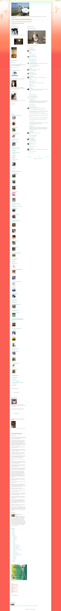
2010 (13, 560)
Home (13, 19)
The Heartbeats (31, 49)
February (14, 557)
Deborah (30, 76)
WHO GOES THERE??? (16, 547)
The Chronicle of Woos (15, 133)
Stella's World (14, 357)
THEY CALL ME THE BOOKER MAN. (17, 269)
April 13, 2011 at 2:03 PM (32, 86)
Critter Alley (13, 150)
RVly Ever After (17, 19)
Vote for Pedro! (14, 222)
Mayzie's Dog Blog (14, 299)
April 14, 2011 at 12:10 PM (32, 124)
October (14, 538)
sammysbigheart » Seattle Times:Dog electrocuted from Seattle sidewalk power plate (18, 319)
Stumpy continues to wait (16, 555)
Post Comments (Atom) (40, 158)
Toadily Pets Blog (14, 377)
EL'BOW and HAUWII (15, 351)
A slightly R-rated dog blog (16, 152)
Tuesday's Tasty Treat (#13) (16, 546)
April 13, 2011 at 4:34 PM (32, 105)
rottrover (30, 148)
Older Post (47, 156)
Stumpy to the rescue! (15, 548)
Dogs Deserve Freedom (15, 310)
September (14, 539)
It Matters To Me (14, 330)
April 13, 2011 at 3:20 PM (32, 94)
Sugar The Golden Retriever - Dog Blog (17, 382)
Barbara (30, 72)
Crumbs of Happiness (15, 293)
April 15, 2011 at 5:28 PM (32, 151)
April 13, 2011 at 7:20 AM (32, 60)
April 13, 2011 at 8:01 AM (32, 66)
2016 (13, 530)
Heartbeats (13, 287)
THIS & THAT (14, 121)
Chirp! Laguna (14, 275)
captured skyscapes (15, 191)
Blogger (34, 609)
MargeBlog (13, 157)
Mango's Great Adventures (16, 312)
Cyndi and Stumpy (18, 514)
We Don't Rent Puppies (15, 363)
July (13, 540)
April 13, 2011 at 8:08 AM (32, 70)
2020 (13, 529)
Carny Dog (13, 228)
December (14, 536)
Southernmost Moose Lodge (16, 304)
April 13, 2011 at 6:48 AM (32, 54)
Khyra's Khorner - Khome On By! (16, 115)
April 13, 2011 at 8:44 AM (32, 74)
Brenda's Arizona (14, 263)
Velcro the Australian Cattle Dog (16, 171)
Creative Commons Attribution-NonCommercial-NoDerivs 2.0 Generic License (28, 605)
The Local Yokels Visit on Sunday (17, 549)
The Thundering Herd (15, 139)
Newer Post (29, 156)
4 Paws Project (14, 385)
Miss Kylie (13, 261)
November (14, 537)
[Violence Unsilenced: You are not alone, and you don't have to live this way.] (18, 42)
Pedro (30, 142)
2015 (13, 531)
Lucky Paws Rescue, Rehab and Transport (25, 19)
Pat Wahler (30, 131)
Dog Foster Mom (14, 185)
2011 (13, 535)
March (14, 556)
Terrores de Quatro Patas (15, 214)
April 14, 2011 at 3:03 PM (32, 136)
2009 (13, 561)
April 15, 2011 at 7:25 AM (32, 146)
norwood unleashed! (15, 173)
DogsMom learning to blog (16, 220)
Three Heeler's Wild (15, 369)
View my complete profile (14, 525)
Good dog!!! (14, 550)
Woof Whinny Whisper (15, 375)
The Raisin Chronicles (15, 159)
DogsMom (30, 126)
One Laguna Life (14, 322)
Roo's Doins (14, 379)
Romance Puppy (14, 208)
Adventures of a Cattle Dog (16, 203)
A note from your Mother (15, 380)
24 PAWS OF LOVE (14, 127)
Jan (29, 68)
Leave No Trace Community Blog (16, 328)
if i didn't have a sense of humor (16, 281)
